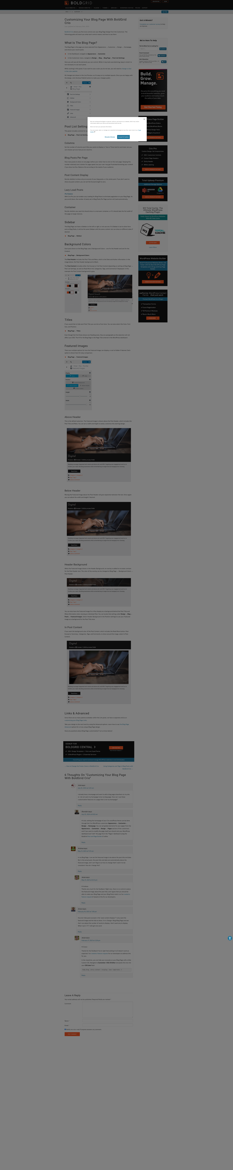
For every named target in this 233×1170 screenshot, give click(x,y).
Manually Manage (110, 137)
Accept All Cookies (123, 137)
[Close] (144, 119)
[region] (117, 129)
